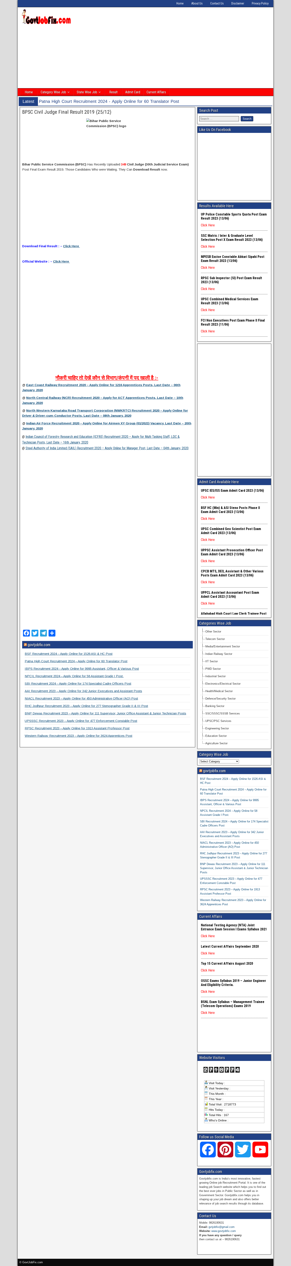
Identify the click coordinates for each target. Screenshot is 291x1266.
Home (180, 3)
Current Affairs (156, 92)
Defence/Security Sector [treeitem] (220, 698)
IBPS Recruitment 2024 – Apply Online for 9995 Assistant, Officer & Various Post (82, 668)
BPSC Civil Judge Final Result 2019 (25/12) (66, 112)
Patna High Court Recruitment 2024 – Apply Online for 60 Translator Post (76, 661)
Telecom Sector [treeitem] (215, 639)
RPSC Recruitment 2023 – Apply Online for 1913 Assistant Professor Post (77, 728)
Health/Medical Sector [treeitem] (219, 691)
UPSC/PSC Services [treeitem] (218, 721)
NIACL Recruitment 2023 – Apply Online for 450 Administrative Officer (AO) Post (81, 698)
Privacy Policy (260, 3)
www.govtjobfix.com (223, 1231)
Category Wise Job (53, 92)
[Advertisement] (145, 57)
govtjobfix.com (39, 644)
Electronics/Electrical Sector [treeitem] (223, 683)
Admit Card (132, 92)
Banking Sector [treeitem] (214, 706)
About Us (197, 3)
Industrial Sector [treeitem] (215, 676)
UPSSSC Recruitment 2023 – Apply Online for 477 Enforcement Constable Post (81, 721)
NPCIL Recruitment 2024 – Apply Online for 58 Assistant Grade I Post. (74, 676)
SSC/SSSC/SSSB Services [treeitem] (222, 713)
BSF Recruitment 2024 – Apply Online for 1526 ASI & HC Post (68, 653)
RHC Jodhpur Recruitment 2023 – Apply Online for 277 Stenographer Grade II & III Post (86, 706)
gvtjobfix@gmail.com (222, 1227)
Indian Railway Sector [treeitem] (218, 653)
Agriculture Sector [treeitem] (216, 743)
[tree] (234, 687)
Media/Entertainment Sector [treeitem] (222, 646)
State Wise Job (87, 92)
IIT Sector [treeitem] (211, 661)
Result (113, 92)
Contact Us (217, 3)
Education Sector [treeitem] (216, 735)
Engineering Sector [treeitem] (217, 728)
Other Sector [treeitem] (213, 631)
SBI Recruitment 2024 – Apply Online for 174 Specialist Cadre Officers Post (78, 683)
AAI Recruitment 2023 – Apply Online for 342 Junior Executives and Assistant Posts (83, 691)
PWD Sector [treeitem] (213, 668)
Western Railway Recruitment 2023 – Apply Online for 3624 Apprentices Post (78, 735)
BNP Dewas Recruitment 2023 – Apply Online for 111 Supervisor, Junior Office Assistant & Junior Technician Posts (105, 713)
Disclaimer (237, 3)
